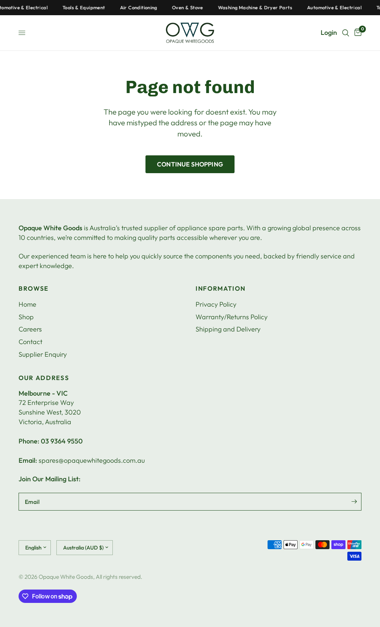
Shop (26, 317)
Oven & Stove (183, 7)
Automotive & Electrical (330, 7)
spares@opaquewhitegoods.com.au (92, 460)
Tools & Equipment (79, 7)
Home (27, 304)
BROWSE (34, 289)
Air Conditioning (134, 7)
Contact (30, 341)
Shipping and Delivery (228, 329)
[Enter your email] (354, 502)
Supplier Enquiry (43, 354)
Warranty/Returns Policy (232, 317)
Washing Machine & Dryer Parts (251, 7)
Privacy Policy (216, 304)
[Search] (346, 32)
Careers (30, 329)
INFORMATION (220, 289)
